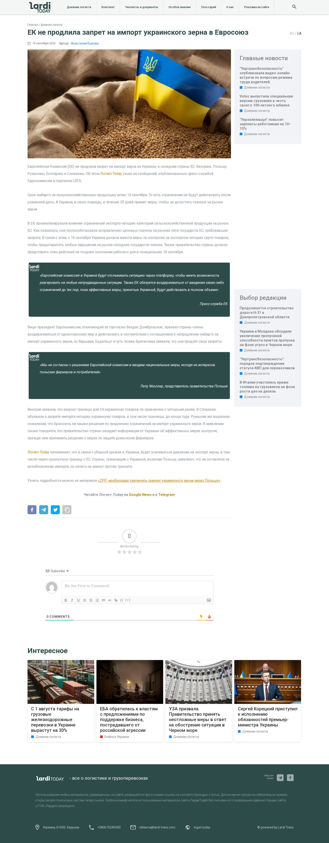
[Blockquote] (103, 600)
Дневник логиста (79, 7)
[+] (128, 600)
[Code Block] (110, 600)
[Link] (116, 600)
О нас (230, 7)
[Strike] (84, 600)
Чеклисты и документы (141, 7)
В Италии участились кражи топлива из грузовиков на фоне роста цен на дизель (267, 386)
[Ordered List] (91, 600)
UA (299, 33)
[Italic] (72, 600)
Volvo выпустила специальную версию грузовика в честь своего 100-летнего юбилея (266, 100)
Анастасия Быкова (85, 43)
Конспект (108, 7)
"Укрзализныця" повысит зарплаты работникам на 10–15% (265, 124)
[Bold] (66, 600)
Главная (33, 24)
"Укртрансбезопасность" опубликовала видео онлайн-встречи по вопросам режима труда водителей (266, 75)
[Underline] (78, 600)
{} (121, 600)
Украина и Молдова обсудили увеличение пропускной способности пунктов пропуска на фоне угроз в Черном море (267, 338)
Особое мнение (180, 7)
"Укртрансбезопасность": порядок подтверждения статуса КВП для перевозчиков (267, 363)
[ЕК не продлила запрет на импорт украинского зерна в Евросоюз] (32, 510)
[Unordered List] (97, 600)
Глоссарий (208, 7)
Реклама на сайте (256, 7)
